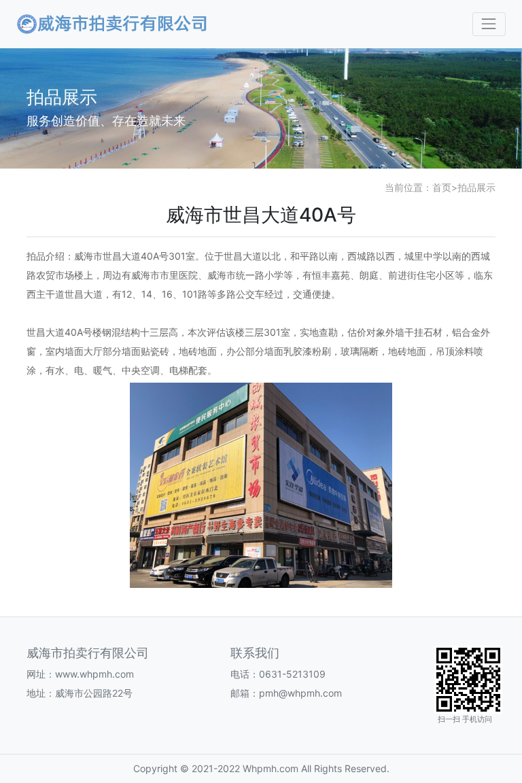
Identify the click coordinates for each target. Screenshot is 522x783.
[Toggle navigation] (489, 24)
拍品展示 (476, 187)
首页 (441, 187)
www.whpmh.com (94, 674)
